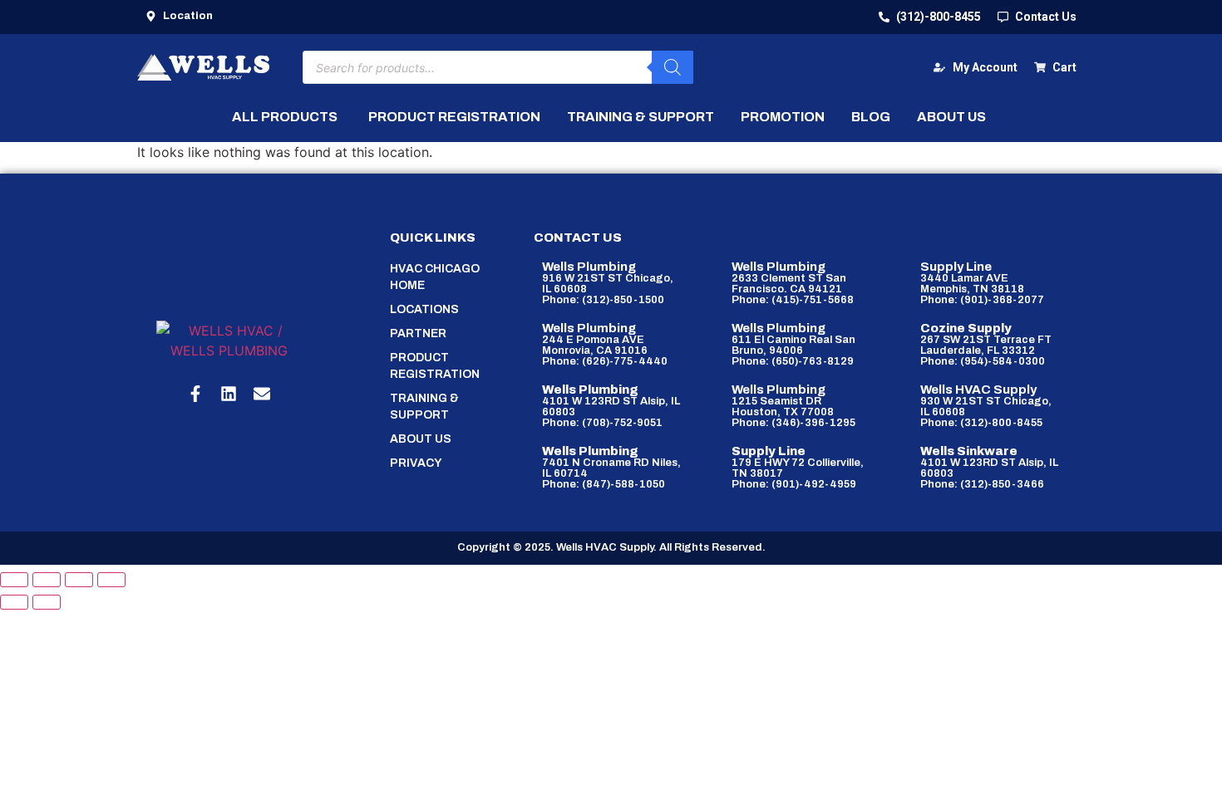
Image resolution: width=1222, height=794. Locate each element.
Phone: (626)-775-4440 (605, 361)
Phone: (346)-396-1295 (793, 423)
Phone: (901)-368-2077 (982, 300)
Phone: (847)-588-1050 (603, 484)
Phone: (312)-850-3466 (982, 484)
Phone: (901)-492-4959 (794, 484)
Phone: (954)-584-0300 (982, 361)
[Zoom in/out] (14, 579)
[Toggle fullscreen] (46, 579)
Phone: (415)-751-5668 (793, 300)
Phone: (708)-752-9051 (602, 423)
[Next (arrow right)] (46, 602)
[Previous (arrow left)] (14, 602)
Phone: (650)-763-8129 (793, 361)
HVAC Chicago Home (435, 277)
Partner (418, 333)
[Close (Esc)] (111, 579)
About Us (420, 439)
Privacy (416, 463)
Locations (424, 309)
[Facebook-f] (195, 393)
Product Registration (435, 365)
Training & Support (424, 406)
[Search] (672, 67)
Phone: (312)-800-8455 (981, 423)
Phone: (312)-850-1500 (603, 300)
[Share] (79, 579)
